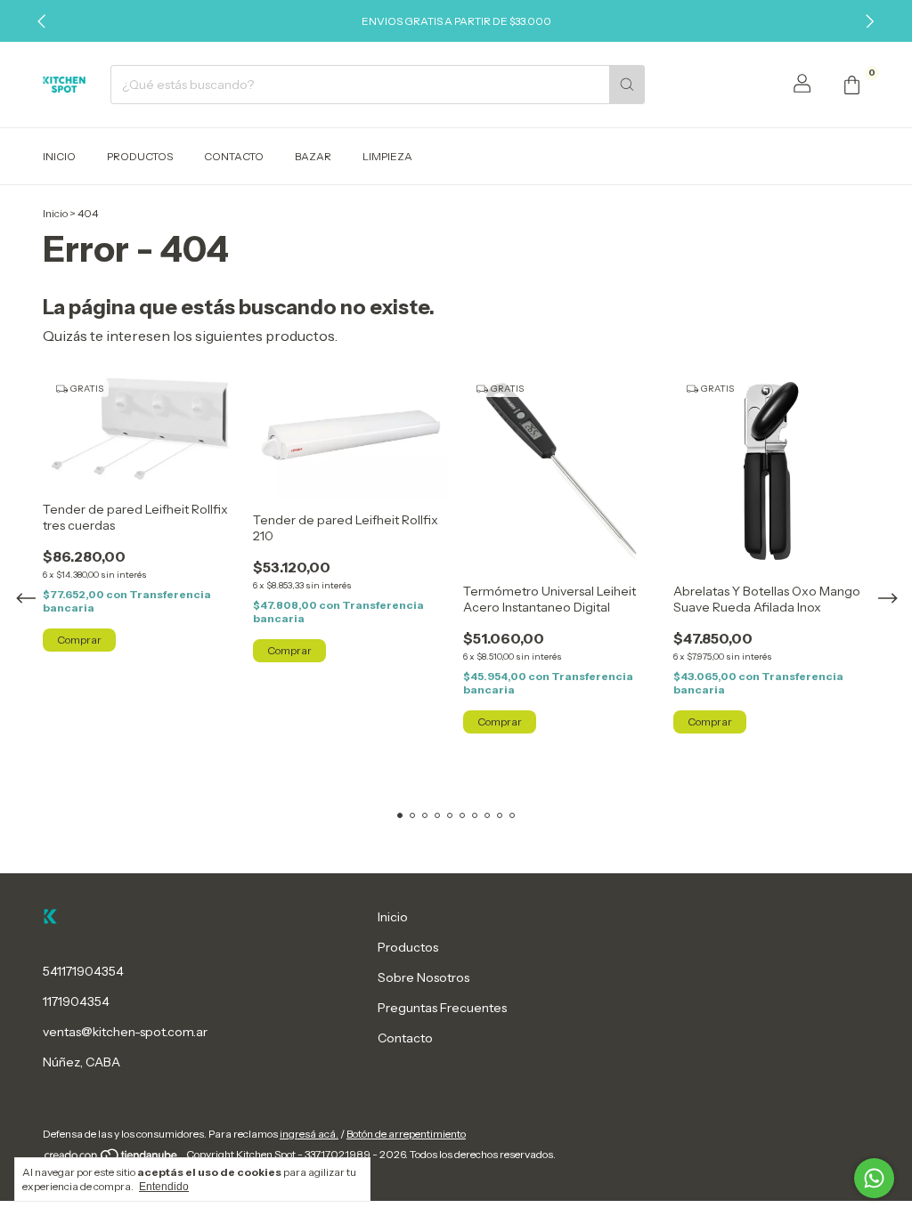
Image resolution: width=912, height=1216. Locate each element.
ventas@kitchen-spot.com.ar (125, 1032)
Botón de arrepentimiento (406, 1133)
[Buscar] (627, 84)
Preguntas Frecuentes (442, 1008)
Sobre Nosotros (423, 977)
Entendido (164, 1186)
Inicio (59, 156)
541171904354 (83, 971)
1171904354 (76, 1001)
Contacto (234, 156)
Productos (140, 156)
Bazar (313, 156)
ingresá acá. (309, 1133)
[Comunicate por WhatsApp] (874, 1178)
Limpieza (387, 156)
